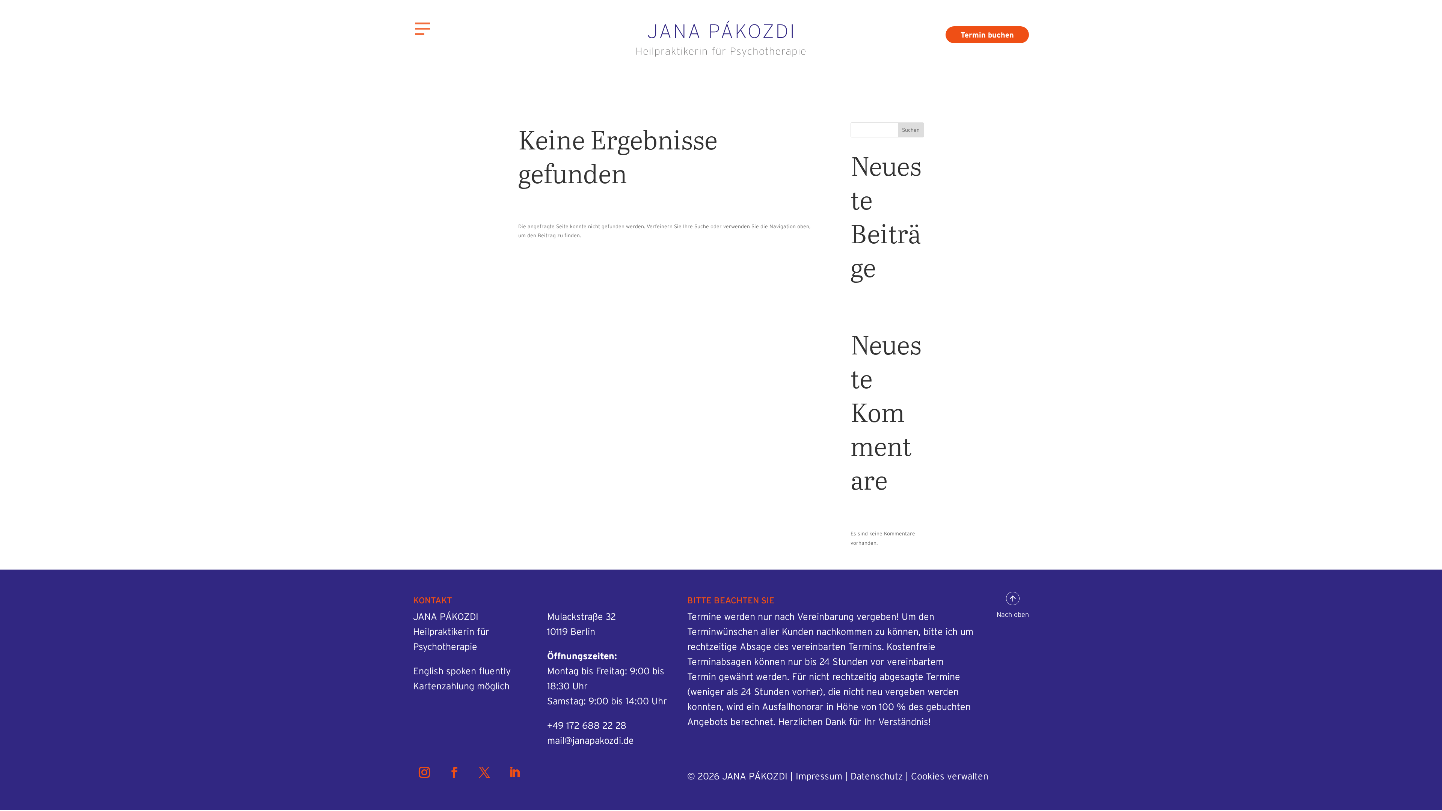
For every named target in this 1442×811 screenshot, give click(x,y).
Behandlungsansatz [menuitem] (99, 104)
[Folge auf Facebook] (454, 772)
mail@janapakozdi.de (590, 740)
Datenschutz (877, 776)
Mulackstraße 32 (581, 616)
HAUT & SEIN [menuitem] (92, 217)
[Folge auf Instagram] (424, 772)
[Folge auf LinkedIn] (514, 772)
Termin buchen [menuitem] (87, 132)
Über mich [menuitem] (74, 76)
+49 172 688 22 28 (586, 725)
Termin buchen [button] (987, 35)
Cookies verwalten (949, 776)
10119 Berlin (571, 631)
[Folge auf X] (484, 772)
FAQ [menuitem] (58, 160)
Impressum (819, 776)
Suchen (911, 130)
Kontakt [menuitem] (68, 189)
